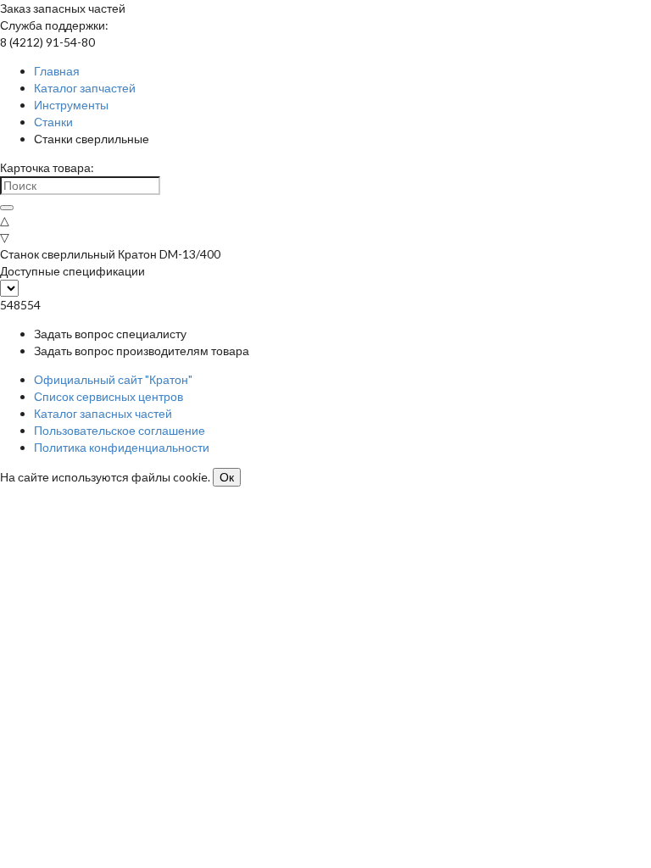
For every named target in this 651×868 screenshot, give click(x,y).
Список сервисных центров (108, 396)
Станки (53, 121)
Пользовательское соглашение (119, 430)
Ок (227, 477)
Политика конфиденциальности (121, 447)
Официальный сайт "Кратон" (113, 379)
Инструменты (71, 104)
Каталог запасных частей (103, 413)
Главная (57, 71)
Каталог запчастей (85, 88)
